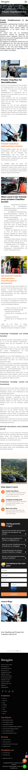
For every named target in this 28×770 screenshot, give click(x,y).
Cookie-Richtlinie (21, 766)
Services (9, 8)
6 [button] (14, 651)
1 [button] (7, 651)
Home (3, 8)
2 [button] (9, 651)
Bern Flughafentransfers (8, 722)
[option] (14, 621)
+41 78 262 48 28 (6, 755)
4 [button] (12, 651)
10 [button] (20, 651)
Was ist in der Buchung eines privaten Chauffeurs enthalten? (13, 557)
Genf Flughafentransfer (8, 724)
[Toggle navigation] (26, 2)
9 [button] (19, 651)
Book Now (5, 700)
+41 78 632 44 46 (6, 752)
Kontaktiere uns (14, 768)
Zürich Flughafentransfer (8, 731)
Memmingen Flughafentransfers (10, 733)
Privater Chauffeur (7, 739)
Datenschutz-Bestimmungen (9, 766)
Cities (4, 709)
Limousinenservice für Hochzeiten (10, 744)
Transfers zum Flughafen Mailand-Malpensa (12, 726)
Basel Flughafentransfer (8, 720)
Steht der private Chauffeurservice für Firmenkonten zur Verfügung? (13, 545)
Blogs (4, 702)
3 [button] (10, 651)
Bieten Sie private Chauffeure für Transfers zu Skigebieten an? (12, 539)
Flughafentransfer (7, 746)
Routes (4, 713)
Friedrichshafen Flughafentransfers (10, 728)
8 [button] (17, 651)
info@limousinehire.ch (7, 758)
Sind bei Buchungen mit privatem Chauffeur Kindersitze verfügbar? (12, 551)
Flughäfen (5, 705)
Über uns (5, 698)
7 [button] (16, 651)
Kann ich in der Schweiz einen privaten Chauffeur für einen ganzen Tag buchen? (13, 532)
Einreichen (14, 594)
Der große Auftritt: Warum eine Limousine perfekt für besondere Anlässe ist (13, 634)
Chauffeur (5, 711)
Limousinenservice (7, 741)
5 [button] (13, 651)
